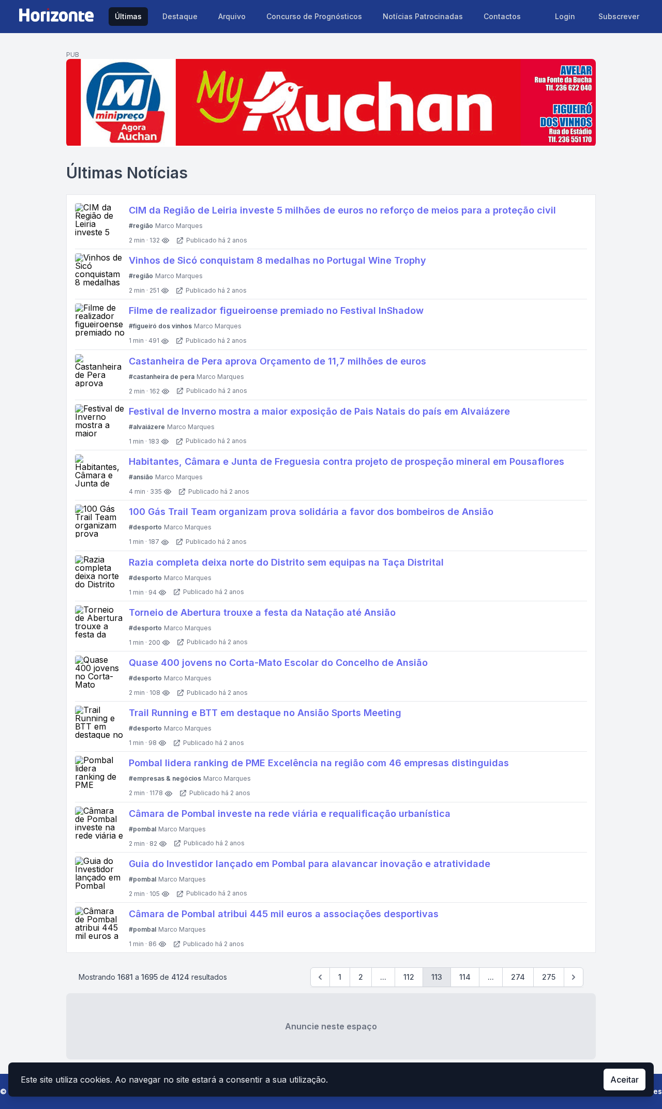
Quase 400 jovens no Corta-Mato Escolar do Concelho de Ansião (278, 662)
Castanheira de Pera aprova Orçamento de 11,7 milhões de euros (277, 361)
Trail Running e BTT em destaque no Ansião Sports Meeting (265, 712)
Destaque (180, 16)
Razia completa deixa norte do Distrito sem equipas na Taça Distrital (286, 562)
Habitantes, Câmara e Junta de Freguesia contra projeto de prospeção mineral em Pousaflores (346, 461)
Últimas (128, 16)
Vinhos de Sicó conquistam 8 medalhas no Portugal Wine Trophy (277, 260)
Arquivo (232, 16)
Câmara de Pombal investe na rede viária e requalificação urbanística (289, 813)
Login (565, 16)
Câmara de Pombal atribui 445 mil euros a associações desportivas (284, 913)
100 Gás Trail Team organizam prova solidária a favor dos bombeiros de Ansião (311, 511)
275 (548, 977)
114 (465, 977)
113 (436, 977)
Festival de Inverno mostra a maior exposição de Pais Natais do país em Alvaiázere (319, 411)
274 (518, 977)
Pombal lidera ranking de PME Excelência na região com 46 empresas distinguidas (319, 762)
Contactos (502, 16)
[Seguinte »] (573, 977)
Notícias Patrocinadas (423, 16)
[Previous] (320, 977)
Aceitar (624, 1079)
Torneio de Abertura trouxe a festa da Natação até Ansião (262, 612)
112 (408, 977)
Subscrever (618, 16)
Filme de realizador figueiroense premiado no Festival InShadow (276, 310)
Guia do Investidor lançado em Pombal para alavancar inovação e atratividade (309, 863)
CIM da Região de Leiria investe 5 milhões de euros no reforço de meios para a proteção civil (342, 210)
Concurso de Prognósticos (314, 16)
